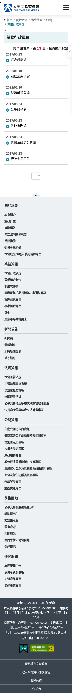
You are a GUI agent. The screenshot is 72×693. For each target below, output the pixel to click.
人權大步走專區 (14, 448)
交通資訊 (36, 689)
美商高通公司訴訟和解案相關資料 (25, 435)
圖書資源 (10, 527)
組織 (49, 20)
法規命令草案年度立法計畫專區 (24, 410)
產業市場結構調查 (15, 319)
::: (1, 1)
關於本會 (11, 206)
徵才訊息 (10, 358)
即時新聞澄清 (12, 351)
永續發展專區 (12, 481)
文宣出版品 (11, 520)
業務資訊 (11, 264)
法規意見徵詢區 (14, 390)
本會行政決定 (12, 273)
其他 (7, 312)
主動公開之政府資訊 (17, 429)
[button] (70, 51)
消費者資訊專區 (14, 572)
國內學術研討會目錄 (17, 540)
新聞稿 (8, 338)
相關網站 (10, 533)
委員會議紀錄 (12, 247)
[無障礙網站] (42, 648)
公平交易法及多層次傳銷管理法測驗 (26, 403)
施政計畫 (10, 221)
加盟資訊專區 (12, 579)
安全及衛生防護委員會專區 (21, 475)
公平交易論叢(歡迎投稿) (19, 507)
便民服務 (11, 557)
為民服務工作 (12, 565)
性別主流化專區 (14, 442)
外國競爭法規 (12, 396)
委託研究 (10, 546)
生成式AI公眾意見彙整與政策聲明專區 (28, 468)
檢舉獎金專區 (12, 306)
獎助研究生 (11, 513)
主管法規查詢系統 (15, 383)
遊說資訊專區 (12, 488)
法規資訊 (11, 368)
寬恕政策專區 (12, 299)
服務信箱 (36, 680)
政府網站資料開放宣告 (36, 672)
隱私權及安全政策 (36, 664)
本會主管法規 (12, 377)
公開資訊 (11, 420)
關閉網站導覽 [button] (36, 195)
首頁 (9, 20)
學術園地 (11, 498)
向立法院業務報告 (15, 234)
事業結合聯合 (12, 279)
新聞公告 (11, 329)
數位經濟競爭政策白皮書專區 (22, 462)
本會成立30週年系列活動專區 (22, 254)
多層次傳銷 (11, 286)
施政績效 (10, 227)
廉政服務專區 (12, 455)
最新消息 (10, 344)
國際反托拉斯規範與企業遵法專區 (25, 293)
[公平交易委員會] (22, 8)
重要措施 (10, 241)
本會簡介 (36, 20)
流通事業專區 (12, 585)
